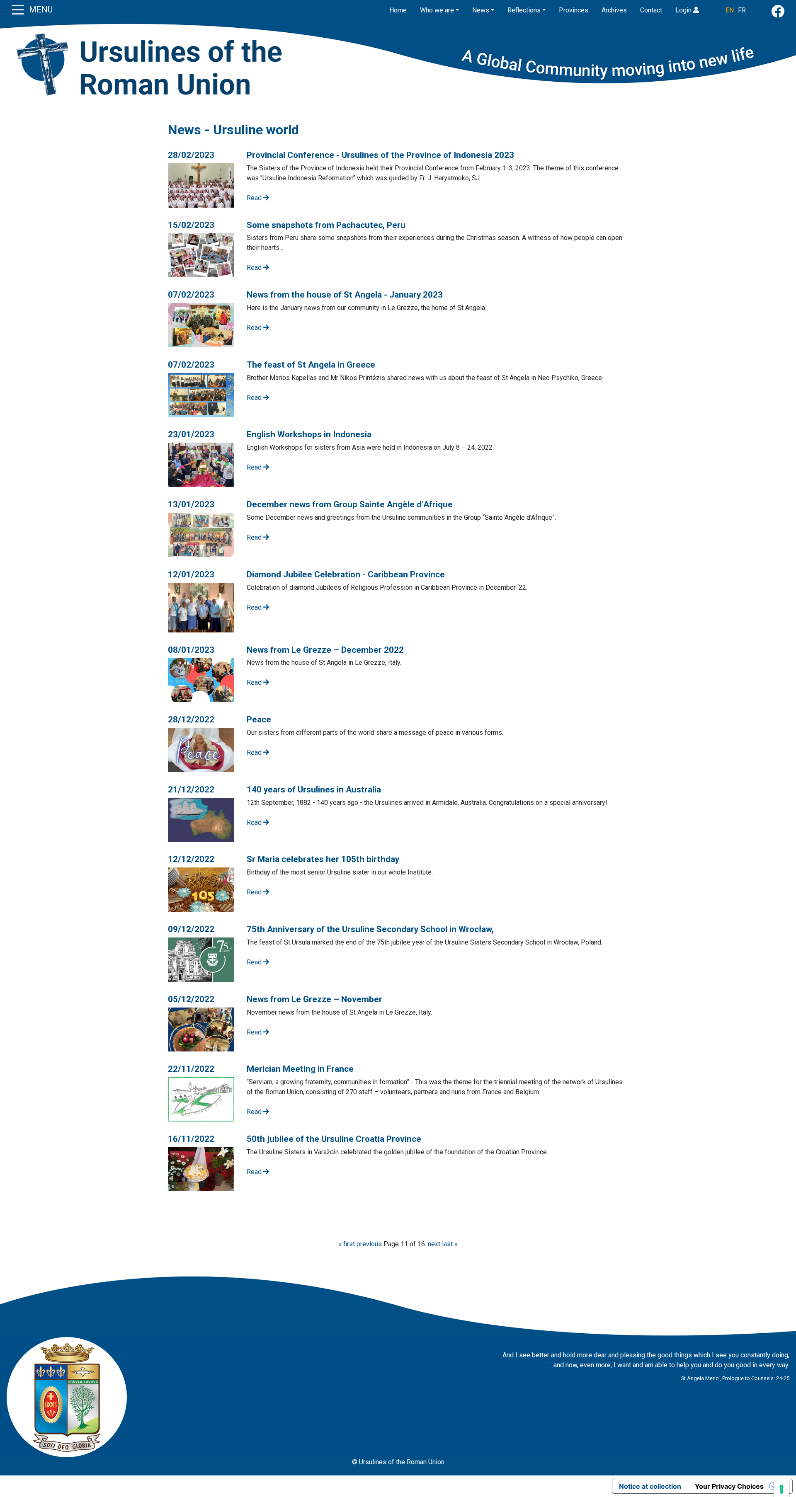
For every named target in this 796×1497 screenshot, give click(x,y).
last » (450, 1244)
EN (730, 10)
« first (346, 1244)
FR (742, 10)
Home (398, 10)
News (480, 10)
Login (684, 10)
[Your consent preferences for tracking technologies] (781, 1489)
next (434, 1244)
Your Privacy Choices (729, 1486)
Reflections (524, 10)
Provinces (573, 10)
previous (369, 1244)
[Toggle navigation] (18, 9)
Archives (614, 10)
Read (255, 198)
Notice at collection (650, 1486)
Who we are (437, 10)
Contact (651, 10)
